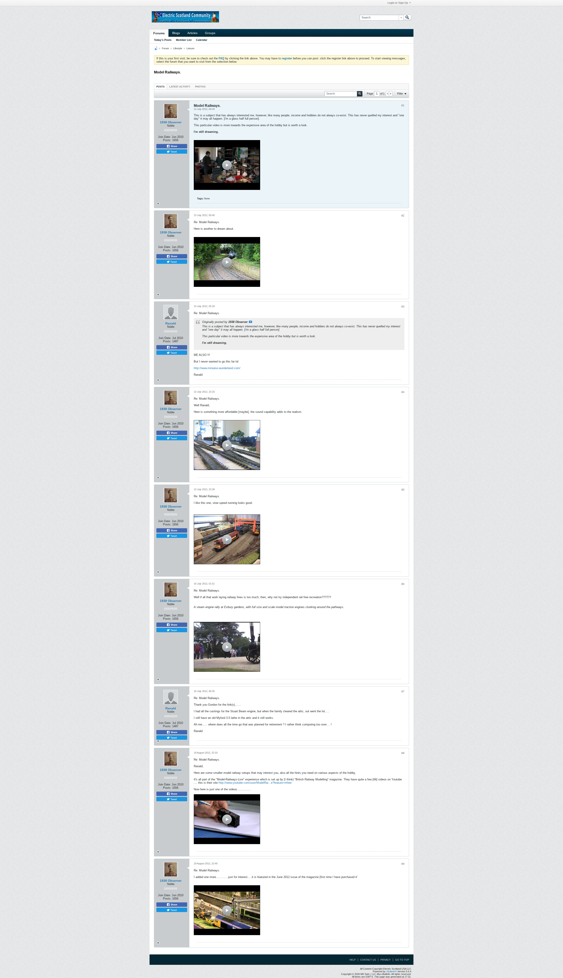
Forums (159, 33)
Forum (165, 48)
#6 (402, 584)
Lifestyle (177, 48)
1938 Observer (170, 122)
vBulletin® (391, 971)
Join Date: (164, 136)
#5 (402, 489)
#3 (402, 306)
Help (352, 959)
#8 (402, 753)
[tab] (160, 86)
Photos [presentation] (200, 86)
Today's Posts (163, 40)
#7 (402, 691)
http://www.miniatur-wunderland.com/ (217, 368)
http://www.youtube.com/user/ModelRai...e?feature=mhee (255, 782)
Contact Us (368, 959)
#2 (402, 215)
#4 (402, 392)
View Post (250, 322)
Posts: (167, 140)
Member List (184, 40)
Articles (192, 33)
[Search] (407, 17)
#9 (402, 863)
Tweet (173, 151)
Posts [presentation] (160, 86)
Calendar (201, 40)
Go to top (402, 959)
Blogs (176, 33)
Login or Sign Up (398, 2)
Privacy (385, 959)
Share (173, 146)
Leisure (190, 48)
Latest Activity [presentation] (179, 86)
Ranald (170, 323)
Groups (210, 33)
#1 (402, 105)
